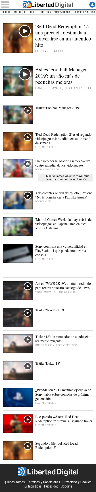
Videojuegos (62, 12)
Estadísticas (33, 486)
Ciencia (6, 12)
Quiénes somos (14, 482)
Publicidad (51, 486)
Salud (17, 12)
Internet (29, 12)
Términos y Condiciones (43, 482)
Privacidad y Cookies (77, 482)
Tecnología (44, 12)
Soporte (66, 486)
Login (92, 5)
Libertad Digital (48, 4)
